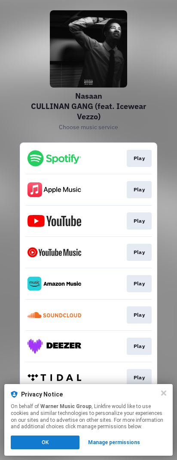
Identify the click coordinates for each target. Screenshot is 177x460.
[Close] (164, 393)
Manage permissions (114, 442)
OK (45, 442)
